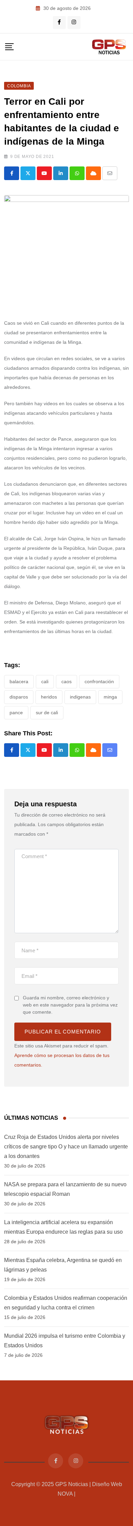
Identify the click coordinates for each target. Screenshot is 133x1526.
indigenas (80, 697)
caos (66, 681)
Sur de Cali (47, 712)
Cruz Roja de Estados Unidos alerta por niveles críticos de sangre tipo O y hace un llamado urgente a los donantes (66, 1146)
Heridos (49, 697)
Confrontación (99, 681)
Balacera (19, 681)
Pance (16, 712)
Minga (110, 697)
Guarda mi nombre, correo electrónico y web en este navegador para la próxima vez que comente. (70, 1005)
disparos (19, 697)
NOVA (65, 1494)
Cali (44, 681)
